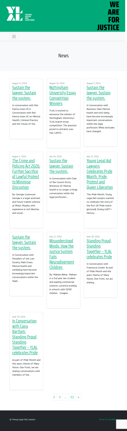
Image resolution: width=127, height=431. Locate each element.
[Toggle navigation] (14, 36)
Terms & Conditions (108, 419)
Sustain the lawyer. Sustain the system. (24, 93)
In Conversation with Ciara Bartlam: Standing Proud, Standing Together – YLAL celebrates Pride (25, 336)
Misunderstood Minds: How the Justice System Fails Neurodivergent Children (61, 254)
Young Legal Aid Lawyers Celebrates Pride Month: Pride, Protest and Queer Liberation (100, 174)
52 (72, 397)
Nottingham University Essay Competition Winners (62, 95)
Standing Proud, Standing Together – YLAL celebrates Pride (99, 248)
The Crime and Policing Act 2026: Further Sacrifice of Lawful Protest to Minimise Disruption (26, 174)
